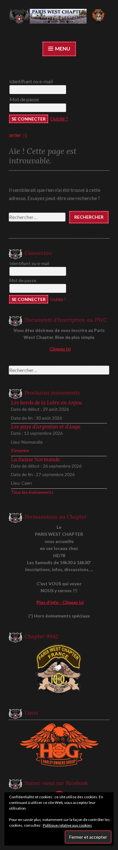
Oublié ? (59, 118)
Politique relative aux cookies (67, 825)
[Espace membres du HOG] (59, 744)
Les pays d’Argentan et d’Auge (46, 426)
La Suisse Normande (35, 459)
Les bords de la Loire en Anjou (46, 402)
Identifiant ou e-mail (31, 81)
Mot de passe (24, 99)
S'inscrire (20, 450)
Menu (62, 48)
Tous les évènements (32, 492)
